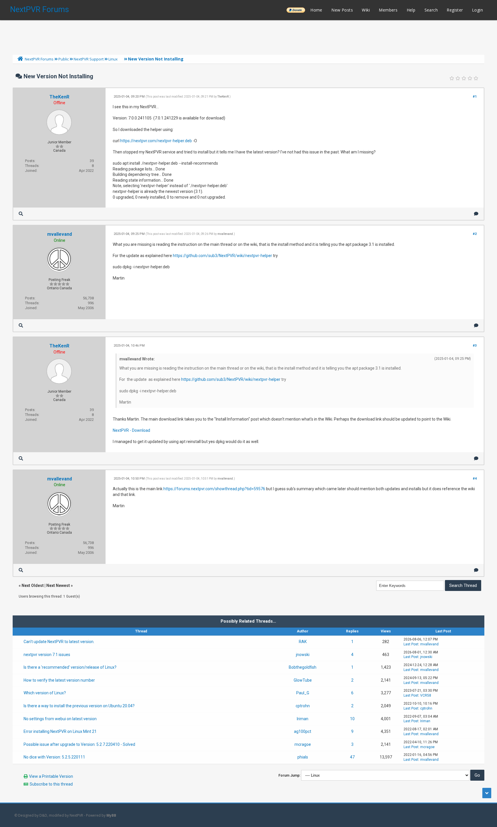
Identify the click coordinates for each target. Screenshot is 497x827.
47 (352, 757)
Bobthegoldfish (302, 667)
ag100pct (302, 731)
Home (316, 10)
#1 (475, 96)
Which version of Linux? (45, 693)
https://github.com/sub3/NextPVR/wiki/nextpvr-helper (222, 255)
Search (431, 10)
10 (352, 718)
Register (455, 10)
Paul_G (302, 693)
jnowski (302, 654)
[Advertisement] (248, 36)
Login (477, 10)
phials (302, 757)
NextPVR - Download (131, 430)
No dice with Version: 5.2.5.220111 (54, 757)
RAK (303, 641)
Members (388, 10)
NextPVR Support (89, 59)
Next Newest (58, 585)
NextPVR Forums (39, 9)
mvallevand (59, 234)
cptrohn (303, 706)
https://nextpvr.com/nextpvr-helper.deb (156, 140)
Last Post (411, 644)
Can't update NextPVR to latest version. (59, 641)
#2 (475, 234)
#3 (475, 345)
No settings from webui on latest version (60, 718)
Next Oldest (33, 585)
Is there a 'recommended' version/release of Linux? (70, 667)
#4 (475, 478)
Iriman (302, 718)
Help (411, 10)
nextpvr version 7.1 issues (47, 654)
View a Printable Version (51, 776)
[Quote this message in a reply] (476, 214)
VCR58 (425, 695)
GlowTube (303, 680)
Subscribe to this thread (51, 784)
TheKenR (59, 97)
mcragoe (303, 744)
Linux (113, 59)
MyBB (111, 815)
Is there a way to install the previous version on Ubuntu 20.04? (79, 706)
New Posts (342, 10)
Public (63, 59)
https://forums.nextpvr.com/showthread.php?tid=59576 (214, 488)
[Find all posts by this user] (21, 214)
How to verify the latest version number (59, 680)
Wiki (366, 10)
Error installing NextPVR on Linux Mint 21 (60, 731)
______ (295, 10)
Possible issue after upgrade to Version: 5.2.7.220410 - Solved (79, 744)
